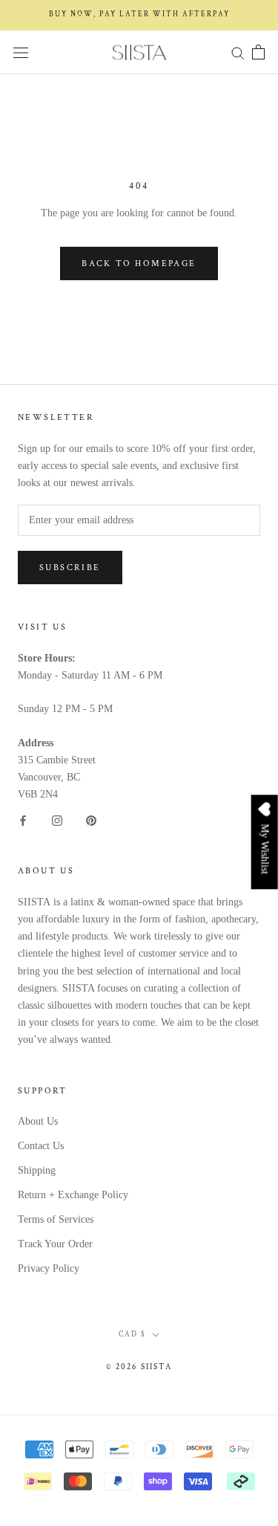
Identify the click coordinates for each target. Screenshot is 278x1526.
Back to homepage (139, 263)
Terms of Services (55, 1219)
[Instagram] (57, 819)
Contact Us (41, 1145)
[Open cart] (258, 52)
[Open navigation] (20, 52)
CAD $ (132, 1334)
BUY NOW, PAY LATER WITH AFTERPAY (139, 14)
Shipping (37, 1170)
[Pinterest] (91, 819)
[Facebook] (23, 819)
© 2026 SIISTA (139, 1367)
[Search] (238, 52)
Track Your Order (55, 1243)
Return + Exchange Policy (73, 1194)
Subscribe (70, 567)
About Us (38, 1121)
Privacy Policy (48, 1268)
